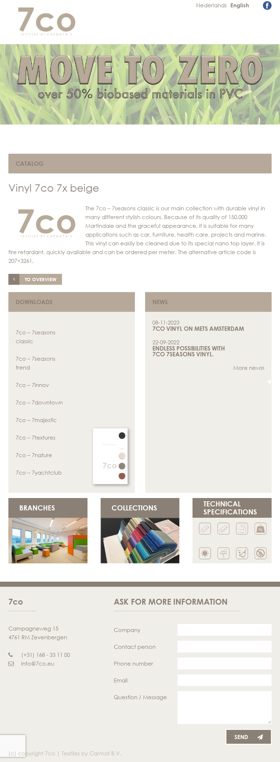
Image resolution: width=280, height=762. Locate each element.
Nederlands (211, 5)
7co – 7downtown (39, 402)
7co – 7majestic (36, 420)
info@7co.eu (37, 663)
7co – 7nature (34, 455)
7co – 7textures (35, 437)
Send (241, 737)
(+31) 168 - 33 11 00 (45, 654)
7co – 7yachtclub (39, 472)
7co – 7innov (32, 385)
